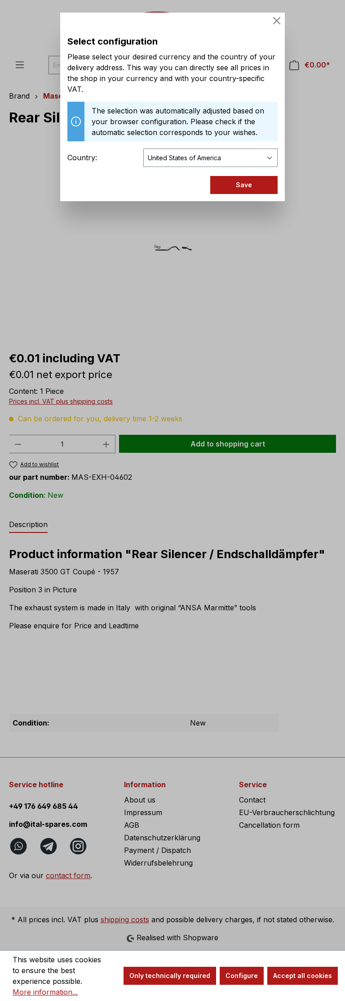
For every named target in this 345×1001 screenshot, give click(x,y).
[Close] (277, 21)
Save (244, 185)
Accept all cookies (302, 975)
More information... (45, 991)
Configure (242, 975)
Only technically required (169, 975)
